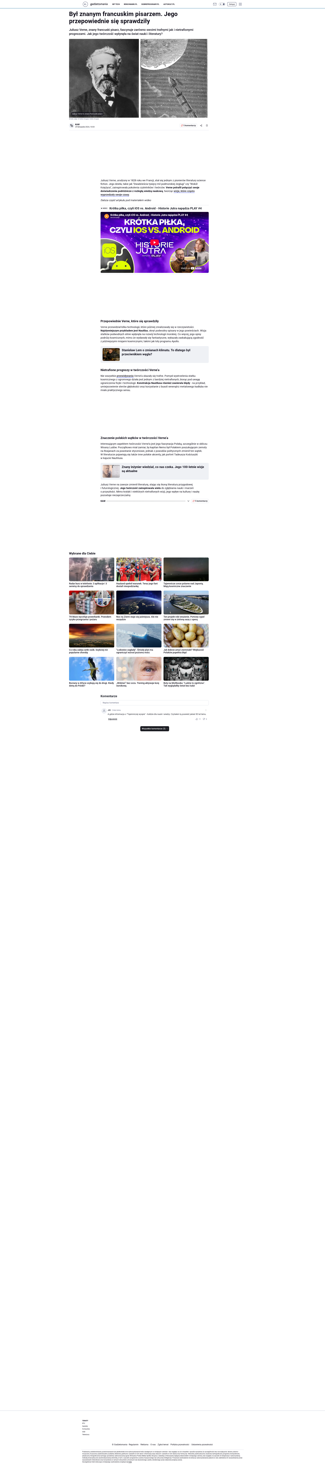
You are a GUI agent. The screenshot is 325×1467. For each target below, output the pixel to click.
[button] (222, 4)
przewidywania (125, 375)
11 (200, 719)
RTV (83, 1423)
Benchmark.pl (130, 4)
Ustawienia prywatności (201, 1444)
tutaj (130, 1462)
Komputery (86, 1429)
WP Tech (116, 4)
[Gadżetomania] (101, 4)
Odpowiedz (112, 719)
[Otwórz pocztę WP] (215, 4)
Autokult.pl (169, 4)
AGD (83, 1432)
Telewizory (85, 1434)
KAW (77, 124)
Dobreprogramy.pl (150, 4)
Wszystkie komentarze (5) (154, 728)
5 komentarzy (189, 125)
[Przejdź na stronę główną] (85, 6)
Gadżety (85, 1426)
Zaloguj (232, 4)
